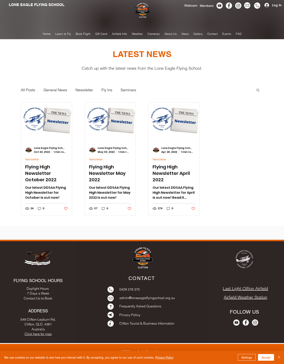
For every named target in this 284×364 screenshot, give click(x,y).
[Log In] (265, 5)
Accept (266, 357)
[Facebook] (229, 5)
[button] (198, 34)
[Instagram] (238, 5)
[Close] (279, 357)
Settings (246, 357)
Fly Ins (106, 90)
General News (55, 90)
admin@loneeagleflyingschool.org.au (147, 298)
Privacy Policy (164, 357)
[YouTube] (219, 5)
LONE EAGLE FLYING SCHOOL (36, 4)
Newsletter (84, 90)
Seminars (128, 90)
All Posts (28, 90)
